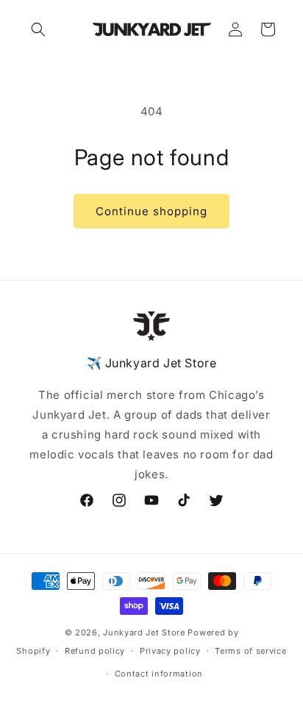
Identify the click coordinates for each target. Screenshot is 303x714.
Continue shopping (151, 211)
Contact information (159, 673)
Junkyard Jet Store (144, 632)
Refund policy (95, 651)
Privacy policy (170, 651)
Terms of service (250, 651)
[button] (38, 29)
